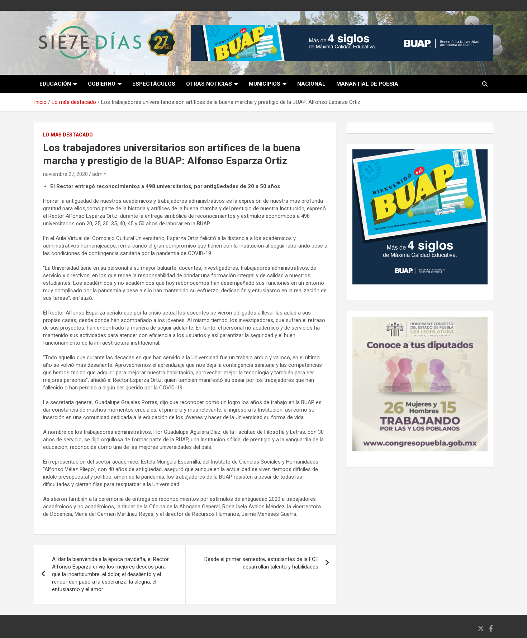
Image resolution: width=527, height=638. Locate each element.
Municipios (264, 84)
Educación (55, 84)
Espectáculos (153, 84)
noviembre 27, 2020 (65, 174)
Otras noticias (209, 84)
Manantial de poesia (367, 84)
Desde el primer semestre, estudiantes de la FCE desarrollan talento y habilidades (261, 563)
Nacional (311, 84)
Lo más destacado (68, 135)
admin (99, 174)
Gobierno (101, 84)
